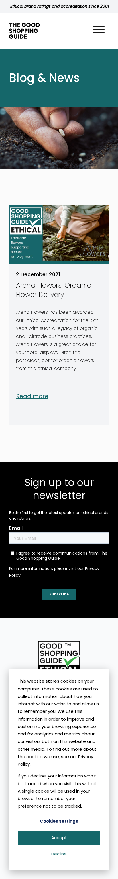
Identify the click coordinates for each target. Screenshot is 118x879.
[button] (99, 30)
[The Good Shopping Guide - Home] (24, 31)
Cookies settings (59, 821)
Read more (32, 396)
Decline (59, 854)
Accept (59, 838)
